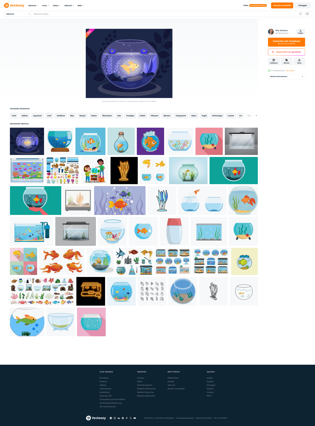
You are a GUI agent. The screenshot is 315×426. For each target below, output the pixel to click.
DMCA (139, 381)
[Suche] (300, 13)
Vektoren (32, 5)
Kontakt (171, 381)
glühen (25, 115)
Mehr (80, 5)
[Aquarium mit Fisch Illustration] (90, 141)
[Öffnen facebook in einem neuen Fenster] (111, 418)
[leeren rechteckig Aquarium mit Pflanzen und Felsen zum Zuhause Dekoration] (77, 200)
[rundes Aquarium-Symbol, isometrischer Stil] (182, 291)
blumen (167, 115)
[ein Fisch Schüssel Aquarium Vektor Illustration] (234, 170)
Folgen (300, 33)
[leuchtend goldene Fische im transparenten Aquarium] (27, 141)
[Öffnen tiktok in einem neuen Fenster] (127, 418)
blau (72, 115)
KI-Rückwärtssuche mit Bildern (112, 399)
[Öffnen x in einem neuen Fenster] (131, 418)
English (210, 378)
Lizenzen (140, 378)
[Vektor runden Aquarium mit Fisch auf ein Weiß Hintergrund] (121, 291)
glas (119, 115)
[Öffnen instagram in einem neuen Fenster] (115, 418)
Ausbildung (104, 392)
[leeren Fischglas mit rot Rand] (174, 231)
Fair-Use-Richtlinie (220, 418)
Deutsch (210, 388)
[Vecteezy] (14, 5)
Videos (56, 5)
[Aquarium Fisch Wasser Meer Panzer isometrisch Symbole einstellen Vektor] (152, 291)
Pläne (245, 5)
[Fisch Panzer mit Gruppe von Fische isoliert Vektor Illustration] (120, 200)
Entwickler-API (106, 396)
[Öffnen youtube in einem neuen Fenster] (135, 418)
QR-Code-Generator (108, 406)
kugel (204, 115)
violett (142, 115)
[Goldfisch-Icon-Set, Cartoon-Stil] (62, 261)
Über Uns (171, 385)
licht (49, 115)
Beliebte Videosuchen (146, 396)
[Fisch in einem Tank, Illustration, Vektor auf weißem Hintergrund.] (27, 322)
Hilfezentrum (173, 378)
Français (210, 392)
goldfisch (61, 115)
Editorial (68, 5)
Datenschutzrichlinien (204, 418)
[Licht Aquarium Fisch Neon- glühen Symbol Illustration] (90, 291)
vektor (94, 115)
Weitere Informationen (278, 76)
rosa (250, 115)
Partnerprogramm (144, 385)
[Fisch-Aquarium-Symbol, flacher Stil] (91, 322)
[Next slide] (254, 116)
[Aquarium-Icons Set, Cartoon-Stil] (42, 291)
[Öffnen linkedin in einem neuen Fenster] (119, 418)
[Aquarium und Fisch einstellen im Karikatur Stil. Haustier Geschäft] (134, 261)
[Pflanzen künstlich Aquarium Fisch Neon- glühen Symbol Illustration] (124, 170)
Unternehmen (105, 388)
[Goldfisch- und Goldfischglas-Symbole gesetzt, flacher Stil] (153, 170)
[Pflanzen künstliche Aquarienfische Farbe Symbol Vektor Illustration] (162, 200)
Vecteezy (103, 381)
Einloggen (302, 5)
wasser (82, 115)
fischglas (130, 115)
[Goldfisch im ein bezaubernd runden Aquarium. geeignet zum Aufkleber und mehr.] (150, 141)
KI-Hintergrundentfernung (111, 403)
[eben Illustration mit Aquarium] (244, 291)
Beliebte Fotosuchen (145, 392)
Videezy (103, 385)
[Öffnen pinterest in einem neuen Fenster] (123, 418)
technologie (217, 115)
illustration (107, 115)
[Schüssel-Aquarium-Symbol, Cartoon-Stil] (60, 322)
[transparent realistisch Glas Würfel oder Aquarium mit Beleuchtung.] (241, 141)
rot (240, 115)
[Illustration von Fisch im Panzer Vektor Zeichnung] (244, 261)
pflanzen (154, 115)
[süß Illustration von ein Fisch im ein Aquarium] (100, 261)
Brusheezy (104, 378)
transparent (181, 115)
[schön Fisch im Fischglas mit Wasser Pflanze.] (188, 170)
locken (231, 115)
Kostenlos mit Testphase (286, 42)
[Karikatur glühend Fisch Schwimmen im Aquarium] (27, 170)
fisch (14, 115)
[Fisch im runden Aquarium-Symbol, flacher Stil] (143, 231)
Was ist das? (290, 71)
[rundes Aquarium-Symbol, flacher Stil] (209, 141)
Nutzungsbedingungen (185, 418)
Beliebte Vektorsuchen (146, 388)
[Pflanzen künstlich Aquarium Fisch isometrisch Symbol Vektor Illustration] (213, 291)
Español (210, 381)
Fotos (44, 5)
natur (193, 115)
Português (211, 385)
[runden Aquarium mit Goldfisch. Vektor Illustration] (243, 200)
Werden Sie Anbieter (176, 388)
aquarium (37, 115)
